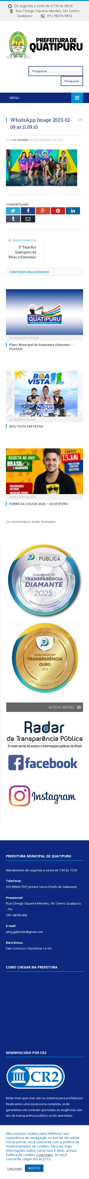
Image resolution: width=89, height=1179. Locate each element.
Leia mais (44, 1154)
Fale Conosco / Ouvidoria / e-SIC (29, 948)
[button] (62, 707)
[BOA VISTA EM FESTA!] (44, 396)
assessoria (39, 1104)
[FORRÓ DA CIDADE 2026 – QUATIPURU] (44, 473)
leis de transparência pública (27, 1115)
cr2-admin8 (20, 140)
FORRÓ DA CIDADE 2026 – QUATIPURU (38, 504)
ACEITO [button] (34, 1168)
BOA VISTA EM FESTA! (26, 426)
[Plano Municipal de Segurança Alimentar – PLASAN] (44, 314)
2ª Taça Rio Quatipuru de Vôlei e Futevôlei (22, 252)
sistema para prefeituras (64, 1098)
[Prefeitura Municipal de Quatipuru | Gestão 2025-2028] (44, 44)
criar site (35, 1098)
